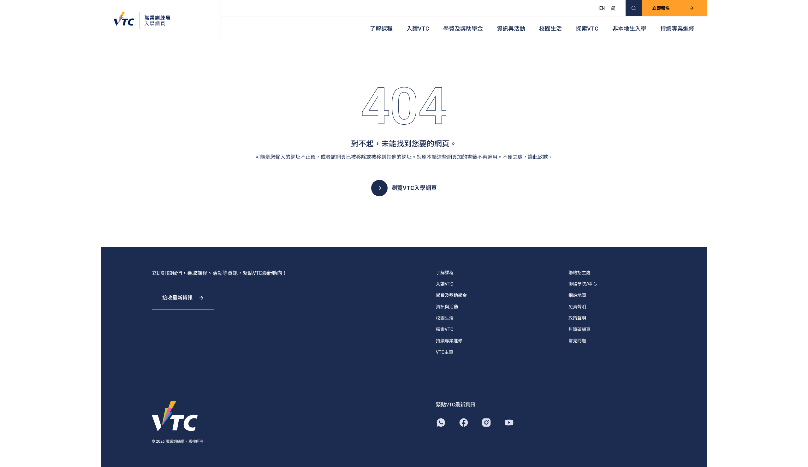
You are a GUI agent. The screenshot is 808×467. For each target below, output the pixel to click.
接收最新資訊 (177, 298)
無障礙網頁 (579, 329)
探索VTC (587, 28)
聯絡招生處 (579, 272)
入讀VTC (418, 28)
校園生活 (550, 28)
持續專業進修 (677, 28)
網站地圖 (577, 295)
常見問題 (577, 340)
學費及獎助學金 (463, 28)
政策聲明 (577, 318)
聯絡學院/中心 (582, 284)
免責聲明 (577, 306)
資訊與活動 (511, 28)
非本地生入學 (629, 28)
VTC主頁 (444, 352)
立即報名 (661, 8)
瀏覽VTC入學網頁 (414, 188)
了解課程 (381, 28)
